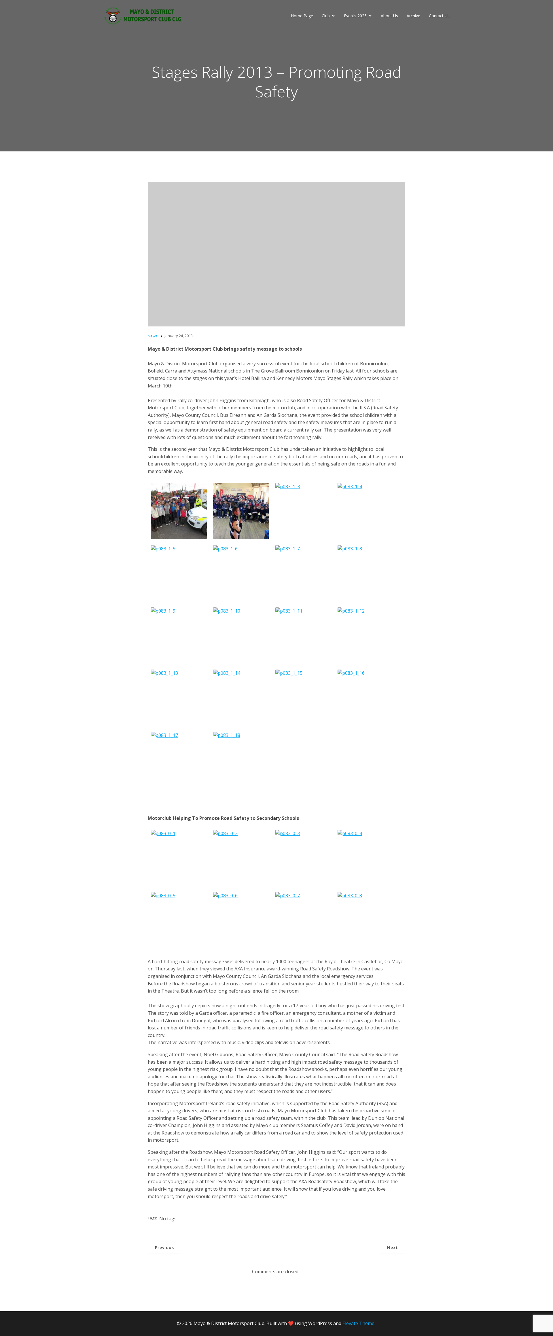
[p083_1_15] (303, 697)
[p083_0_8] (365, 920)
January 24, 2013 (178, 335)
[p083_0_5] (179, 920)
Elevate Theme (358, 1323)
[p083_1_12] (365, 635)
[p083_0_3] (303, 858)
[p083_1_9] (179, 635)
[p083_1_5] (179, 573)
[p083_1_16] (365, 697)
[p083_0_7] (303, 920)
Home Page (302, 15)
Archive (413, 15)
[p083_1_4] (365, 511)
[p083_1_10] (241, 635)
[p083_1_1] (179, 511)
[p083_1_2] (241, 511)
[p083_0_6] (241, 920)
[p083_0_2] (241, 858)
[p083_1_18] (241, 759)
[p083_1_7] (303, 573)
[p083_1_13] (179, 697)
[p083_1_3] (303, 511)
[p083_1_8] (365, 573)
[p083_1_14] (241, 697)
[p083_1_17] (179, 759)
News (153, 336)
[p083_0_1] (179, 858)
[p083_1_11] (303, 635)
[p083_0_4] (365, 858)
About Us (389, 15)
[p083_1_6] (241, 573)
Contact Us (439, 15)
